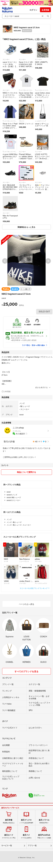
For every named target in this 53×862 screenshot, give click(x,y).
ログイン (33, 9)
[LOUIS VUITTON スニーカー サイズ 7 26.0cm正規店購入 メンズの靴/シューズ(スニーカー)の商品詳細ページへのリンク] (42, 142)
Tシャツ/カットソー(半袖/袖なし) (26, 90)
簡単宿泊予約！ (44, 821)
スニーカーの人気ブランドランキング (34, 588)
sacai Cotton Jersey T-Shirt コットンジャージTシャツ (42, 95)
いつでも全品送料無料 (26, 821)
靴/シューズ (25, 406)
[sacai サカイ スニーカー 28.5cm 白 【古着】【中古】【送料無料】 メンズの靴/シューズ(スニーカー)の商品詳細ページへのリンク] (10, 49)
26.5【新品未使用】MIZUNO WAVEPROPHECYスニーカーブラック (10, 188)
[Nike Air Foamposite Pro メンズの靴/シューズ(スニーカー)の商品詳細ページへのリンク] (10, 203)
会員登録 (45, 9)
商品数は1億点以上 (9, 821)
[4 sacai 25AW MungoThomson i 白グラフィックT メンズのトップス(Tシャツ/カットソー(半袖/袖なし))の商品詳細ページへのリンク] (10, 142)
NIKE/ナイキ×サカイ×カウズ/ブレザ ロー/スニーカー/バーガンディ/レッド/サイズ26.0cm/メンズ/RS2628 (10, 98)
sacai (4, 298)
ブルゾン (21, 121)
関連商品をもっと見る (26, 227)
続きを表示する (41, 387)
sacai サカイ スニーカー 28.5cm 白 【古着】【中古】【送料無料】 (10, 65)
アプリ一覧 (32, 846)
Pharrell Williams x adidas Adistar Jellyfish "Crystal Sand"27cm (26, 157)
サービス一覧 (6, 846)
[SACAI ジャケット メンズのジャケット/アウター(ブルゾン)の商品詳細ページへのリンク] (26, 111)
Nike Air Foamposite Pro (10, 216)
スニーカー (6, 59)
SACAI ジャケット (26, 123)
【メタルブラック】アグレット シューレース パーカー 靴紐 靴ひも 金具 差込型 (26, 189)
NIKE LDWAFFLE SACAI (41, 63)
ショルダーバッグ (40, 121)
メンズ (22, 403)
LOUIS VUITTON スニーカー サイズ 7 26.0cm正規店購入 (42, 157)
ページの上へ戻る (26, 604)
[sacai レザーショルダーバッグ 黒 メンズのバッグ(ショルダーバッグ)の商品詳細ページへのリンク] (42, 111)
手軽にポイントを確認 (44, 836)
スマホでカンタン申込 (8, 836)
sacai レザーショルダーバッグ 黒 (42, 124)
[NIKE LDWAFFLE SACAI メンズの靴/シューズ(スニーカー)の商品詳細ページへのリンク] (42, 49)
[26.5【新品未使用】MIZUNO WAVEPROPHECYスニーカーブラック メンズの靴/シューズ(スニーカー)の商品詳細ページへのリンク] (10, 172)
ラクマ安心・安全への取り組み (33, 345)
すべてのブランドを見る (26, 671)
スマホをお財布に (26, 836)
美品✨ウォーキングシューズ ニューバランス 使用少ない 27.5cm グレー (42, 189)
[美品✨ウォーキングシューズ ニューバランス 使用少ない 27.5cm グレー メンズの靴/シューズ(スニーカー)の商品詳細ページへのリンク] (42, 172)
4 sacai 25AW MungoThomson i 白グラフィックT (10, 156)
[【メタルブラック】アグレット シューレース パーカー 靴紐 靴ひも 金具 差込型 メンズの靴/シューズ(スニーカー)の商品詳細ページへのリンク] (26, 172)
